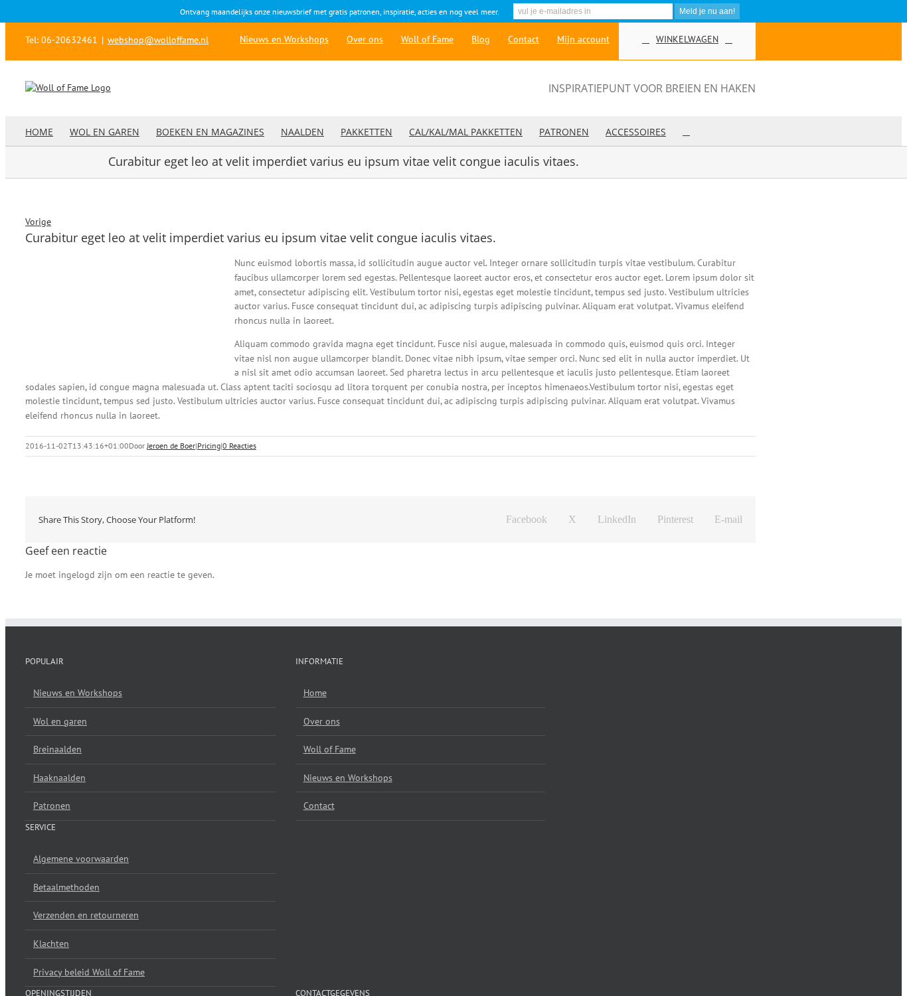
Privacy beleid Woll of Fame (89, 972)
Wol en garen (60, 721)
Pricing (208, 446)
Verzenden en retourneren (86, 915)
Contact (319, 806)
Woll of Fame (329, 749)
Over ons (321, 721)
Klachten (51, 944)
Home (315, 693)
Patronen (51, 806)
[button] (686, 131)
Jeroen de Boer (171, 446)
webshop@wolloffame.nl (158, 40)
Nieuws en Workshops (77, 693)
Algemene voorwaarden (81, 859)
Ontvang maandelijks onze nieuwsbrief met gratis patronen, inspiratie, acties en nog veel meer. (339, 12)
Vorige (38, 222)
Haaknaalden (59, 778)
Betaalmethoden (66, 887)
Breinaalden (57, 749)
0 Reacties (239, 446)
